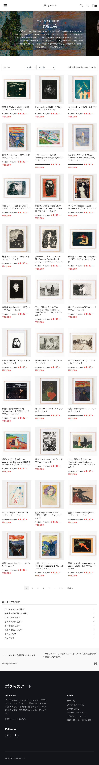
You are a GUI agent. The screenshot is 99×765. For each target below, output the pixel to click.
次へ (61, 588)
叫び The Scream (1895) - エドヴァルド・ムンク (16, 156)
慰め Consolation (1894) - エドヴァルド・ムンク (82, 308)
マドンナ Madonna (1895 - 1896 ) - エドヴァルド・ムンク (82, 206)
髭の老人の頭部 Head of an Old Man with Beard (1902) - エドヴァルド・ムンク (48, 208)
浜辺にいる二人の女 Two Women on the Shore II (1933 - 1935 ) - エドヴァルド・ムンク (16, 462)
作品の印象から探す (13, 630)
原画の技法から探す (13, 621)
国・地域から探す (12, 625)
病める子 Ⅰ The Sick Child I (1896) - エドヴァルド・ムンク (16, 206)
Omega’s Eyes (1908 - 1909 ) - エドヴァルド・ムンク (48, 108)
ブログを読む (73, 708)
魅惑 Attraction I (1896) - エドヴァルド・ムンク (16, 257)
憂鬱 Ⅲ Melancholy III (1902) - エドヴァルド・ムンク (16, 108)
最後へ (70, 588)
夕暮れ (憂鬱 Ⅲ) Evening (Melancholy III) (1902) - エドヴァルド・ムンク (15, 411)
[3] (4, 67)
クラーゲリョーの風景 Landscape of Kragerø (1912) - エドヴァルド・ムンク (49, 157)
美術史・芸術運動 (52, 20)
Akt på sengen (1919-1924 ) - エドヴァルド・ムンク (15, 513)
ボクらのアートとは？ (77, 712)
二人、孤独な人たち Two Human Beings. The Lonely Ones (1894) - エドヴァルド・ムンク (49, 311)
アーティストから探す (14, 609)
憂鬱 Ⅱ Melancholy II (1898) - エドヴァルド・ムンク (82, 513)
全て (39, 20)
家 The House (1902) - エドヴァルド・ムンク (81, 361)
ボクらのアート (18, 686)
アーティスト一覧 (75, 704)
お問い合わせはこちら (15, 719)
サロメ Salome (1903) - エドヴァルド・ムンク (16, 361)
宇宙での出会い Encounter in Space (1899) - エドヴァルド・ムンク (82, 566)
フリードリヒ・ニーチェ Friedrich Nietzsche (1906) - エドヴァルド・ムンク (49, 566)
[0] (93, 5)
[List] (9, 67)
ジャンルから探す (12, 617)
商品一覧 (71, 701)
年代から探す (10, 634)
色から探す (9, 638)
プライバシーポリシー (77, 716)
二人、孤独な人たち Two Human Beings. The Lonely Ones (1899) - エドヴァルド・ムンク (82, 463)
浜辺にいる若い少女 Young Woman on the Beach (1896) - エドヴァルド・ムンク (82, 157)
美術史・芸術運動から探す (16, 613)
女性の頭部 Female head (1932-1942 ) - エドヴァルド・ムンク (49, 515)
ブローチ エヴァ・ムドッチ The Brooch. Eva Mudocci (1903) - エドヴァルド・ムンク (49, 259)
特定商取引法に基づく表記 (79, 720)
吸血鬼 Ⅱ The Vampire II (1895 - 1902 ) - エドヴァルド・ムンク (82, 259)
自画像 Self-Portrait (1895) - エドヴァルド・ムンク (16, 308)
